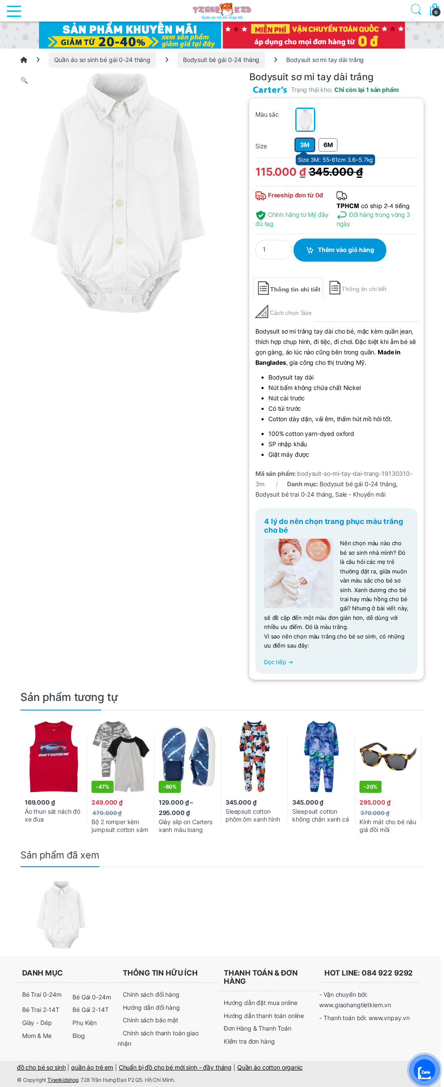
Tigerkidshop (62, 1080)
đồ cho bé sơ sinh (41, 1067)
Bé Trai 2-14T (40, 1009)
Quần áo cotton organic (270, 1067)
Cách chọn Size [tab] (291, 312)
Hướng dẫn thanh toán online (264, 1015)
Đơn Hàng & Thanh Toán (257, 1028)
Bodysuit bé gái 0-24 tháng (221, 59)
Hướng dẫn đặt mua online (260, 1002)
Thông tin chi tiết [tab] (295, 289)
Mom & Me (37, 1035)
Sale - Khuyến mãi (360, 494)
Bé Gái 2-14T (90, 1009)
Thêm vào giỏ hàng (346, 249)
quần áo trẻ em (92, 1067)
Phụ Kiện (84, 1022)
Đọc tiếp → (278, 662)
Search (414, 10)
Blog (78, 1035)
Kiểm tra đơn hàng (249, 1041)
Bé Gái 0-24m (91, 997)
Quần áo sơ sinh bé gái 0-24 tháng (102, 59)
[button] (117, 80)
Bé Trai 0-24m (42, 994)
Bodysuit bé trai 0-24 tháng (293, 494)
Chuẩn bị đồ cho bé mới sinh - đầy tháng (175, 1067)
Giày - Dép (37, 1022)
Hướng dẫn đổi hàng (151, 1007)
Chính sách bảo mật (150, 1020)
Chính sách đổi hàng (151, 994)
